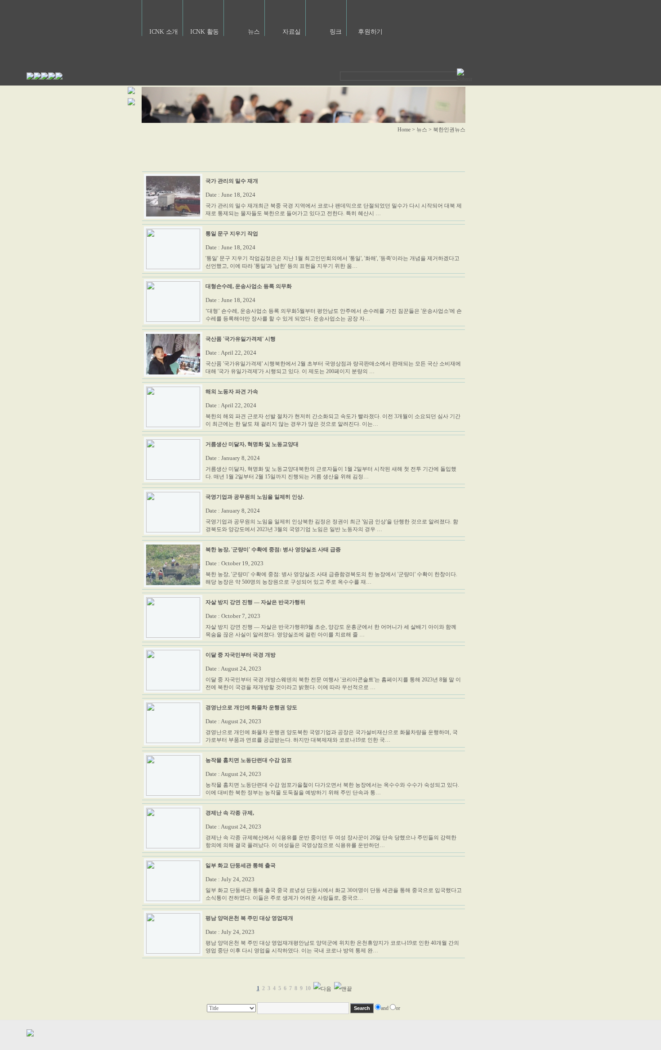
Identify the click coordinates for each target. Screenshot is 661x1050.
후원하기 (370, 31)
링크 (336, 31)
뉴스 (254, 31)
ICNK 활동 (204, 31)
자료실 (291, 31)
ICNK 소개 (163, 31)
